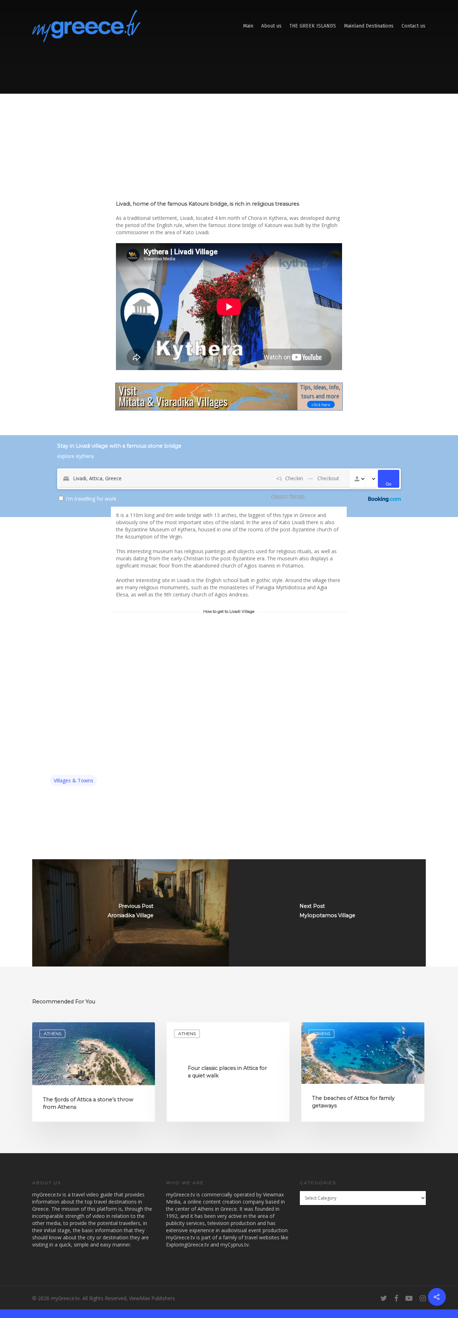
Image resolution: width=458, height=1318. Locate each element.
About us (271, 26)
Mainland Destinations (369, 26)
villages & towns (73, 780)
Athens (52, 1033)
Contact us (413, 26)
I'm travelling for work (91, 498)
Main (248, 26)
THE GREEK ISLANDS (312, 26)
